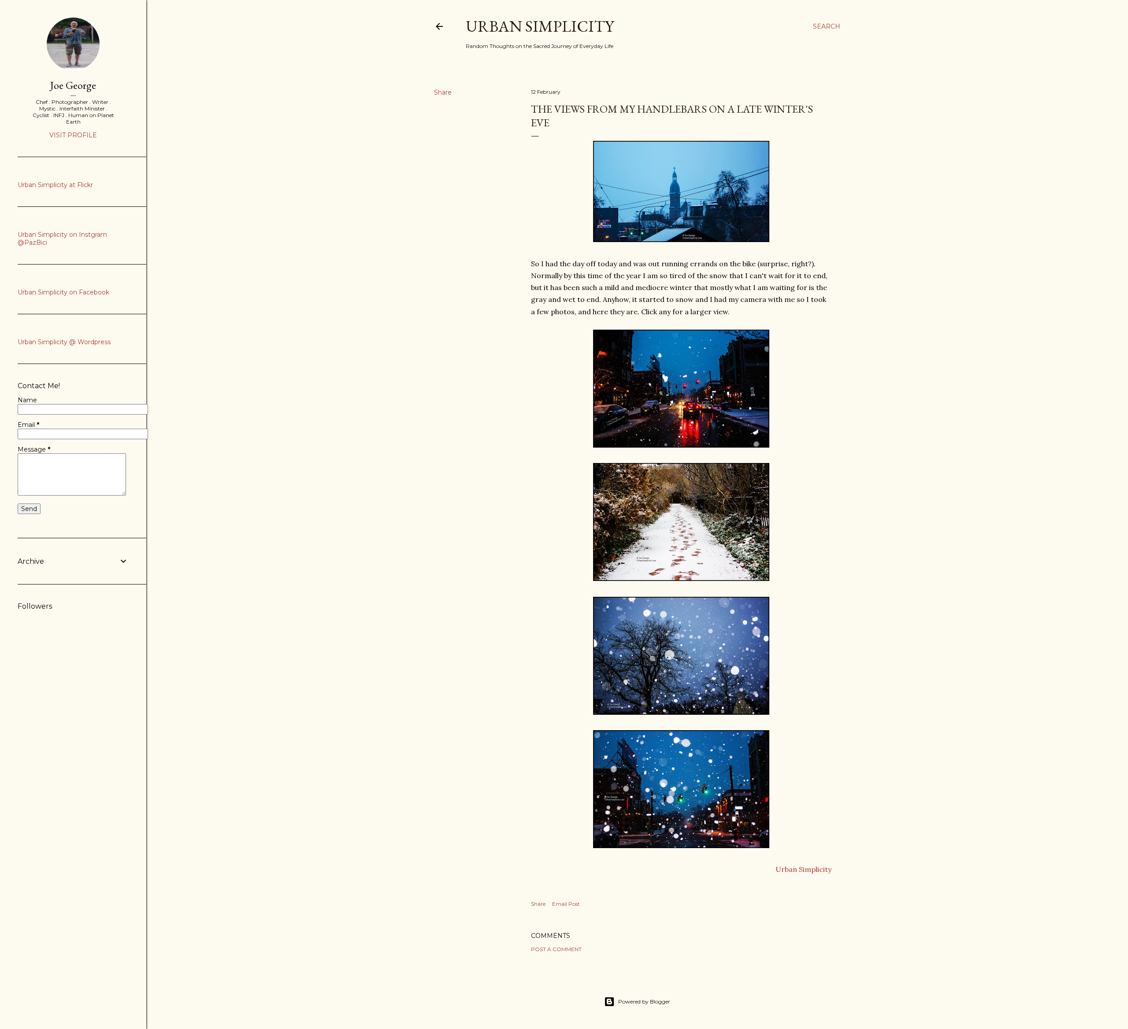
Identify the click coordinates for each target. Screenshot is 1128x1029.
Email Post (566, 903)
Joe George (73, 85)
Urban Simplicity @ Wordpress (64, 342)
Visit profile (73, 135)
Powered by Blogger (644, 1001)
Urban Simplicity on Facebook (63, 292)
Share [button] (443, 92)
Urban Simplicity (540, 26)
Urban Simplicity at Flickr (55, 185)
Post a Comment (556, 949)
